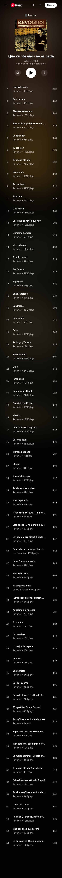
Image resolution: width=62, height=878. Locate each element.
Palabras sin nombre (23, 488)
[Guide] (6, 5)
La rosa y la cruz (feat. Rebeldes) (29, 537)
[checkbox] (55, 89)
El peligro (18, 281)
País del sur (19, 99)
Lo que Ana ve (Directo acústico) (29, 841)
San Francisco (20, 294)
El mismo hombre (22, 233)
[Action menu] (44, 73)
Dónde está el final (22, 391)
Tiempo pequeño (21, 452)
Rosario (17, 658)
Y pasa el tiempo (21, 476)
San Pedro (18, 306)
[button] (17, 73)
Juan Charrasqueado (24, 561)
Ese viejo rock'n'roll (23, 403)
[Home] (16, 5)
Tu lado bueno (20, 257)
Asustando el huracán (24, 610)
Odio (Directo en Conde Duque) (29, 780)
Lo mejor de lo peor (23, 646)
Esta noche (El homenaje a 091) (29, 525)
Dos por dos (19, 135)
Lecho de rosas (21, 804)
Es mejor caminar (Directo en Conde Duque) (29, 756)
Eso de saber (19, 354)
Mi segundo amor (22, 585)
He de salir (18, 318)
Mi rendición (19, 245)
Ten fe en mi (19, 269)
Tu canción (18, 148)
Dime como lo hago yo (24, 427)
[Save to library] (18, 73)
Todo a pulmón (20, 500)
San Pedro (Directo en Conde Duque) (29, 792)
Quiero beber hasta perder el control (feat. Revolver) (29, 549)
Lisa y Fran (18, 208)
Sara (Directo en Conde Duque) (29, 719)
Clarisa (16, 464)
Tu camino (18, 622)
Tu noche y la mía (22, 160)
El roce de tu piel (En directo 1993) (29, 123)
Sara (15, 330)
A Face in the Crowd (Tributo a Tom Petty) (29, 512)
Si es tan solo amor (23, 111)
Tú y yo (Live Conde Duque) (26, 707)
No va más (18, 172)
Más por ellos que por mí (26, 829)
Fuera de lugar (20, 87)
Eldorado (18, 196)
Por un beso (19, 184)
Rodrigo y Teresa (22, 342)
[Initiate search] (32, 5)
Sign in (50, 5)
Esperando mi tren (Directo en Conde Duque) (29, 731)
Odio (15, 366)
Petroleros (18, 379)
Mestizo (17, 415)
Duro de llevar (20, 439)
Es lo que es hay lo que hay (27, 221)
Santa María (19, 671)
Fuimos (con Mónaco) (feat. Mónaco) (29, 598)
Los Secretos (19, 553)
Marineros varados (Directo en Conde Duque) (29, 743)
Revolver (32, 15)
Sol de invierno (20, 683)
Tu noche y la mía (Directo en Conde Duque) (29, 768)
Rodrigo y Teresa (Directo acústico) (29, 816)
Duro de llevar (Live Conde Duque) (29, 695)
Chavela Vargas (20, 589)
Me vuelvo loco (20, 573)
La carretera (19, 634)
